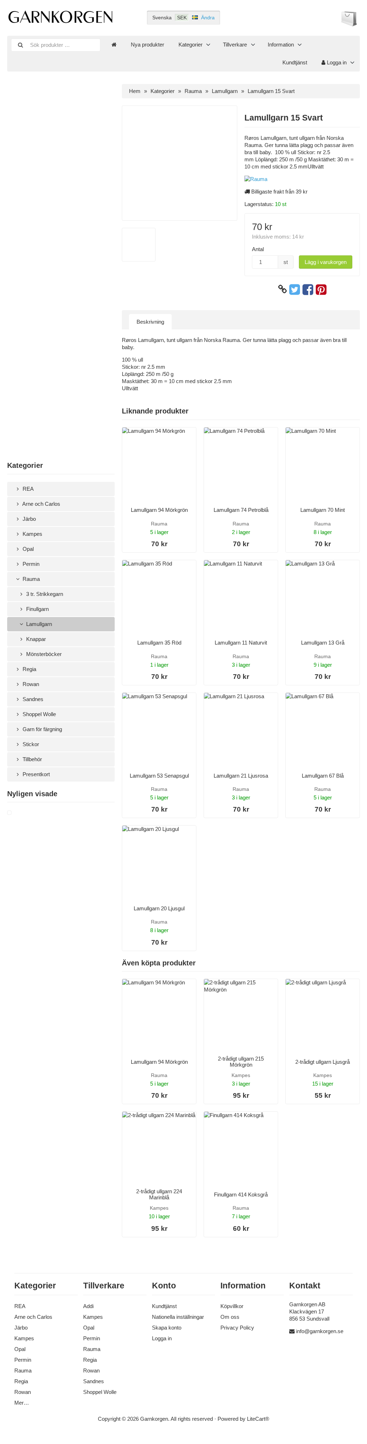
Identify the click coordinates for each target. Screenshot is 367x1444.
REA (27, 489)
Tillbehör (31, 759)
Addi (88, 1306)
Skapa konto (166, 1328)
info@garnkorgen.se (319, 1331)
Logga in (336, 62)
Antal (258, 249)
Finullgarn (37, 609)
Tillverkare (235, 44)
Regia (28, 669)
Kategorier (190, 44)
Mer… (21, 1403)
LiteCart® (258, 1419)
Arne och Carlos (40, 504)
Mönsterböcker (43, 654)
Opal (27, 549)
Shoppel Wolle (38, 714)
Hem (134, 91)
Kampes (31, 534)
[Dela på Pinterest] (321, 289)
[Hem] (114, 45)
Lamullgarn (38, 624)
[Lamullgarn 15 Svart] (18, 813)
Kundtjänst (294, 62)
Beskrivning (150, 322)
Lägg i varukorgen (326, 262)
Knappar (35, 639)
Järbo (28, 519)
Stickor (30, 744)
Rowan (30, 684)
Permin (30, 564)
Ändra (208, 17)
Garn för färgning (41, 729)
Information (281, 44)
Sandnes (32, 699)
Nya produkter (147, 44)
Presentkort (35, 774)
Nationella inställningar (178, 1317)
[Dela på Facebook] (307, 289)
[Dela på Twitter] (294, 289)
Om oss (229, 1317)
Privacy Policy (237, 1328)
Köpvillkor (231, 1306)
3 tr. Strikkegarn (44, 594)
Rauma (30, 579)
